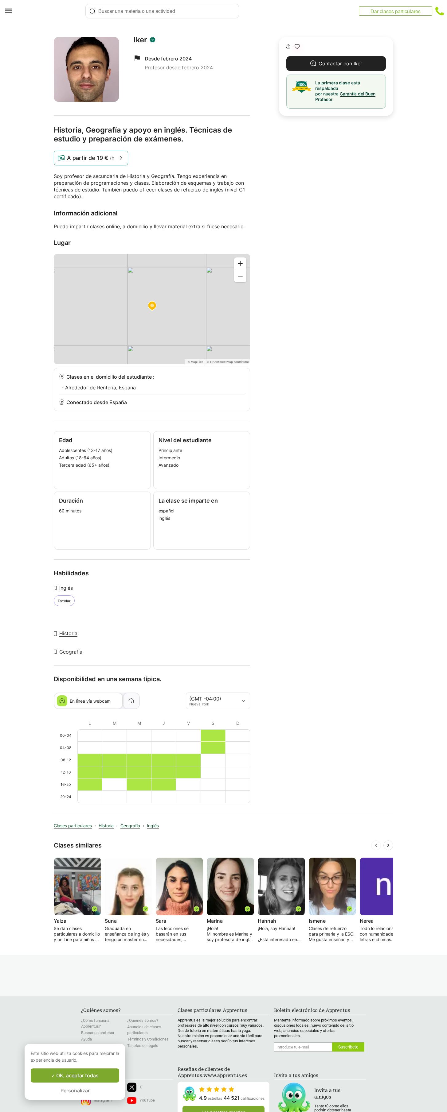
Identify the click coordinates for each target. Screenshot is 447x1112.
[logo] (51, 11)
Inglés (66, 588)
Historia (68, 633)
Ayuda (86, 1039)
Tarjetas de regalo (142, 1045)
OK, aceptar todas (77, 1075)
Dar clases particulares (396, 11)
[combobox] (162, 11)
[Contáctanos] (439, 11)
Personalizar (75, 1090)
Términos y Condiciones (148, 1039)
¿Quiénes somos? (142, 1020)
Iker (140, 40)
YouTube (147, 1100)
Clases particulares (73, 825)
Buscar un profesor (97, 1032)
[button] (297, 46)
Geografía (70, 652)
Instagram (103, 1100)
